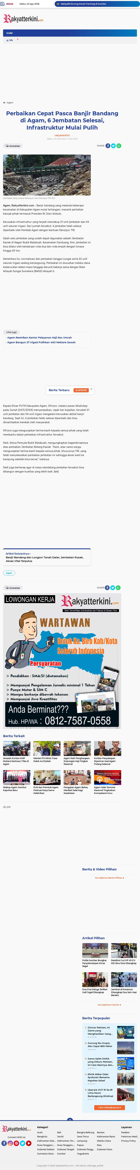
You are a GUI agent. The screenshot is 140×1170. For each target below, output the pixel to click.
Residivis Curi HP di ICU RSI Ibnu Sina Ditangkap (123, 962)
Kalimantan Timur (66, 1141)
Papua (80, 1145)
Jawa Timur (83, 1136)
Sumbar (61, 1153)
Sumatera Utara (45, 1153)
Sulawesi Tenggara (86, 1149)
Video (13, 40)
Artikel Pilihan (93, 938)
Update (82, 390)
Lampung (82, 1141)
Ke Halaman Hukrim (109, 1005)
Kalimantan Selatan (47, 1141)
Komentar (14, 146)
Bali (59, 1132)
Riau (99, 1145)
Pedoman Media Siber (130, 1136)
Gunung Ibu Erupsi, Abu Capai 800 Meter (100, 1044)
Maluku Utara (104, 1141)
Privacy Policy (128, 1141)
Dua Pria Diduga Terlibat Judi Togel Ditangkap (94, 991)
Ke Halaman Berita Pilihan (109, 878)
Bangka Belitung (85, 1132)
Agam (9, 573)
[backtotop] (70, 1121)
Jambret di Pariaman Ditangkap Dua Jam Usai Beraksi (124, 992)
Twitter (24, 1147)
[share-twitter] (113, 145)
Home (9, 3)
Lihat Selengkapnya (109, 1107)
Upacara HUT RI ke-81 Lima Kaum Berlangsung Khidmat (100, 1092)
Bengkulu (42, 1136)
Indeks (10, 33)
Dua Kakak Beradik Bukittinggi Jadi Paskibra (84, 4)
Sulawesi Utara (104, 1149)
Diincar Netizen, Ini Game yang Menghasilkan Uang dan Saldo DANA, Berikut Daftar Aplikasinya (99, 1030)
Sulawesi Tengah (65, 1149)
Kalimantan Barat (106, 1136)
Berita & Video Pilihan (99, 869)
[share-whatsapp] (118, 145)
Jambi (60, 1136)
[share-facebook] (108, 145)
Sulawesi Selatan (45, 1149)
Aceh (40, 1132)
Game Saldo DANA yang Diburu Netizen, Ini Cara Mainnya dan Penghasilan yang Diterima (100, 1061)
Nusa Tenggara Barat (47, 1145)
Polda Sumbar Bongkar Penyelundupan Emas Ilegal (94, 963)
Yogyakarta (83, 1153)
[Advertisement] (75, 34)
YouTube (31, 1147)
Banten (100, 1132)
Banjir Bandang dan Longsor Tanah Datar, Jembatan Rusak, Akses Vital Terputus (44, 559)
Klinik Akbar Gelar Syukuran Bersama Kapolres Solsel (99, 1077)
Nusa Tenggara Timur (67, 1145)
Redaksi (125, 1132)
